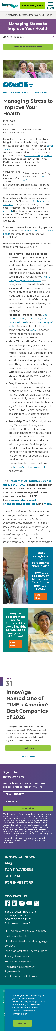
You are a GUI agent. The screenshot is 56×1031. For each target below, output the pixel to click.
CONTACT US (16, 896)
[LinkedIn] (20, 84)
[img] (10, 5)
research (8, 211)
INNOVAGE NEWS (20, 857)
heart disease (32, 155)
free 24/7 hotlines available (29, 467)
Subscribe (28, 808)
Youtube (29, 903)
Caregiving (40, 92)
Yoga (33, 330)
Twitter (36, 903)
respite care (29, 503)
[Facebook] (5, 84)
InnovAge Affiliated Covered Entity (26, 951)
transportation (18, 500)
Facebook (7, 903)
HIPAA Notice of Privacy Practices (25, 930)
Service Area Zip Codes (19, 961)
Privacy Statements (17, 956)
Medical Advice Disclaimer (21, 976)
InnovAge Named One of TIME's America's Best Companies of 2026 (28, 704)
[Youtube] (29, 904)
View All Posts (28, 757)
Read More (37, 596)
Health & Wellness (15, 92)
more (47, 503)
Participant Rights (16, 936)
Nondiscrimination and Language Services (26, 943)
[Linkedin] (14, 904)
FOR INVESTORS (19, 882)
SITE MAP (13, 876)
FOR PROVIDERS (19, 870)
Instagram (22, 903)
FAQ (8, 863)
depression (46, 155)
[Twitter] (15, 84)
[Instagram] (10, 84)
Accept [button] (22, 1023)
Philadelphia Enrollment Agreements (20, 969)
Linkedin (14, 903)
